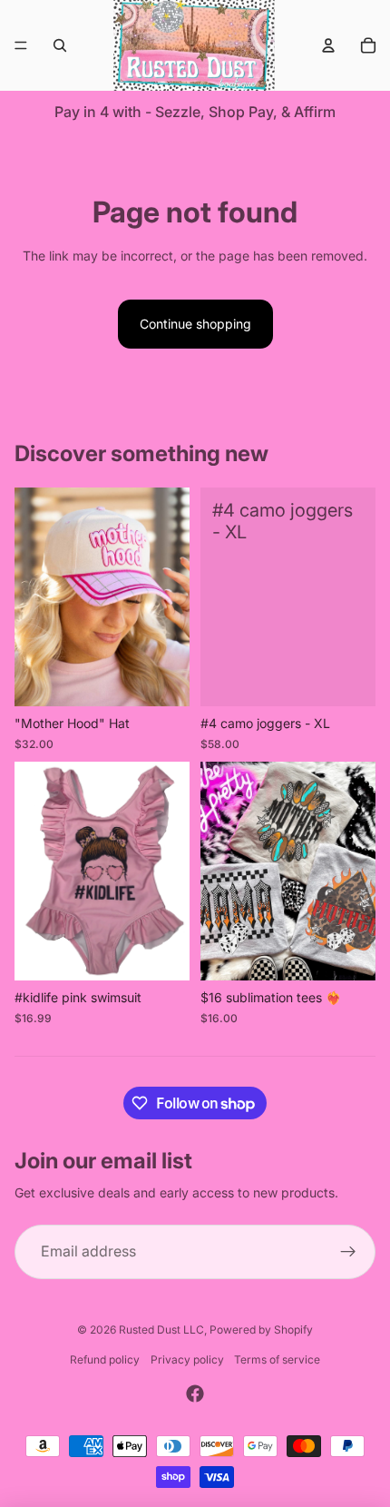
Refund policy (105, 1359)
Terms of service (277, 1359)
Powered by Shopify (261, 1329)
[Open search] (60, 45)
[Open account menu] (328, 45)
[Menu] (21, 45)
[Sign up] (348, 1252)
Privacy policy (187, 1359)
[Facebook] (195, 1393)
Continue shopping (195, 323)
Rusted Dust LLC (161, 1329)
